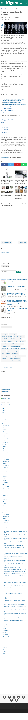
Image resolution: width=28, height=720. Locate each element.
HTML (10, 341)
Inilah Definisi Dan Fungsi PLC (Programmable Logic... (15, 569)
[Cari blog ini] (26, 3)
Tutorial (5, 334)
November (6, 461)
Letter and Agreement (15, 358)
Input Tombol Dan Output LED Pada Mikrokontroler (14, 604)
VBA (16, 341)
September (6, 425)
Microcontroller (6, 353)
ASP (16, 351)
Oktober (5, 446)
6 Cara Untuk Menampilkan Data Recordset (13, 587)
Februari (5, 442)
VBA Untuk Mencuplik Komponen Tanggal (12, 102)
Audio (19, 338)
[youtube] (18, 697)
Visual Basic (19, 343)
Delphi (14, 356)
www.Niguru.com (5, 157)
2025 (3, 412)
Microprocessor (14, 348)
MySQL (9, 351)
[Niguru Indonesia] (14, 3)
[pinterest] (17, 164)
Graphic (23, 348)
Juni (4, 416)
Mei (4, 419)
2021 (4, 457)
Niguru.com (2, 25)
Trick (15, 336)
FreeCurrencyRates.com (6, 367)
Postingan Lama (22, 242)
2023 (3, 435)
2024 (3, 423)
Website (4, 338)
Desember (6, 438)
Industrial (12, 338)
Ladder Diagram (6, 356)
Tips (22, 336)
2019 (4, 512)
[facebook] (4, 164)
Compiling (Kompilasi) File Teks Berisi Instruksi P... (14, 585)
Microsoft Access (7, 336)
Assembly (15, 353)
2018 (4, 632)
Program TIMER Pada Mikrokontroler (12, 580)
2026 (3, 408)
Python (4, 343)
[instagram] (11, 700)
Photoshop (22, 356)
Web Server (5, 360)
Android (11, 343)
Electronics (13, 334)
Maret (5, 410)
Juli (4, 427)
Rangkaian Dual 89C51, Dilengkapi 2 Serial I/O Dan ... (15, 571)
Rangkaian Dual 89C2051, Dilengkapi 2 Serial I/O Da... (15, 573)
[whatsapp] (24, 164)
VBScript (12, 360)
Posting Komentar (5, 19)
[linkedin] (16, 700)
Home (14, 706)
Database (5, 358)
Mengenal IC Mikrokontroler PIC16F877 (12, 567)
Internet (22, 341)
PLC (4, 351)
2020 (4, 484)
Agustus (5, 414)
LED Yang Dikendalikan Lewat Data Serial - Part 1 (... (15, 578)
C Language (5, 346)
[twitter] (11, 164)
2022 (4, 444)
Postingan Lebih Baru (6, 242)
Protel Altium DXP (15, 346)
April (5, 476)
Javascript (5, 348)
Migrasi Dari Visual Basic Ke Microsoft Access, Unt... (15, 545)
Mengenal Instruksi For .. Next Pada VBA (12, 551)
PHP (4, 341)
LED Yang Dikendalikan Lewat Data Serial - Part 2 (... (15, 575)
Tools (18, 360)
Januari (5, 433)
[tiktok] (23, 697)
